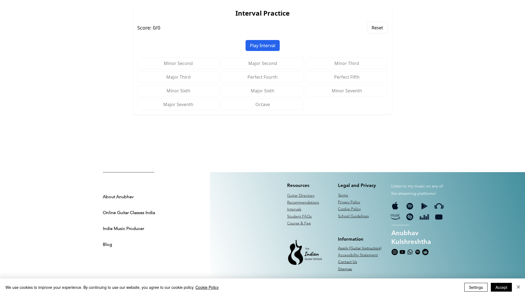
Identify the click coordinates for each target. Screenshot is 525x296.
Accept (501, 287)
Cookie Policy (207, 287)
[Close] (518, 287)
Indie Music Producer (123, 228)
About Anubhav (118, 196)
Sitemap (345, 268)
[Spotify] (418, 252)
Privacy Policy (349, 202)
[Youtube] (402, 252)
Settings (476, 287)
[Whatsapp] (410, 252)
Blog (107, 244)
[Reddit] (425, 252)
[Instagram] (395, 252)
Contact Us (347, 261)
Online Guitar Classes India (128, 212)
